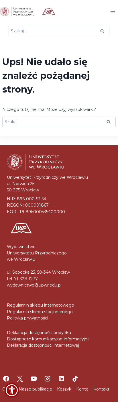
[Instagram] (48, 379)
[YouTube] (34, 379)
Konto (82, 389)
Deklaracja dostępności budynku (39, 332)
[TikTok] (75, 379)
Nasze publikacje (35, 389)
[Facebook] (6, 379)
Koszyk (64, 389)
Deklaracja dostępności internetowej (43, 345)
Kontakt (101, 389)
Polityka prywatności (27, 318)
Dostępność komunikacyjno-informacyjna (48, 339)
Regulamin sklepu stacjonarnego (40, 311)
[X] (20, 379)
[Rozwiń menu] (112, 11)
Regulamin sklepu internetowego (40, 305)
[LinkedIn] (61, 379)
